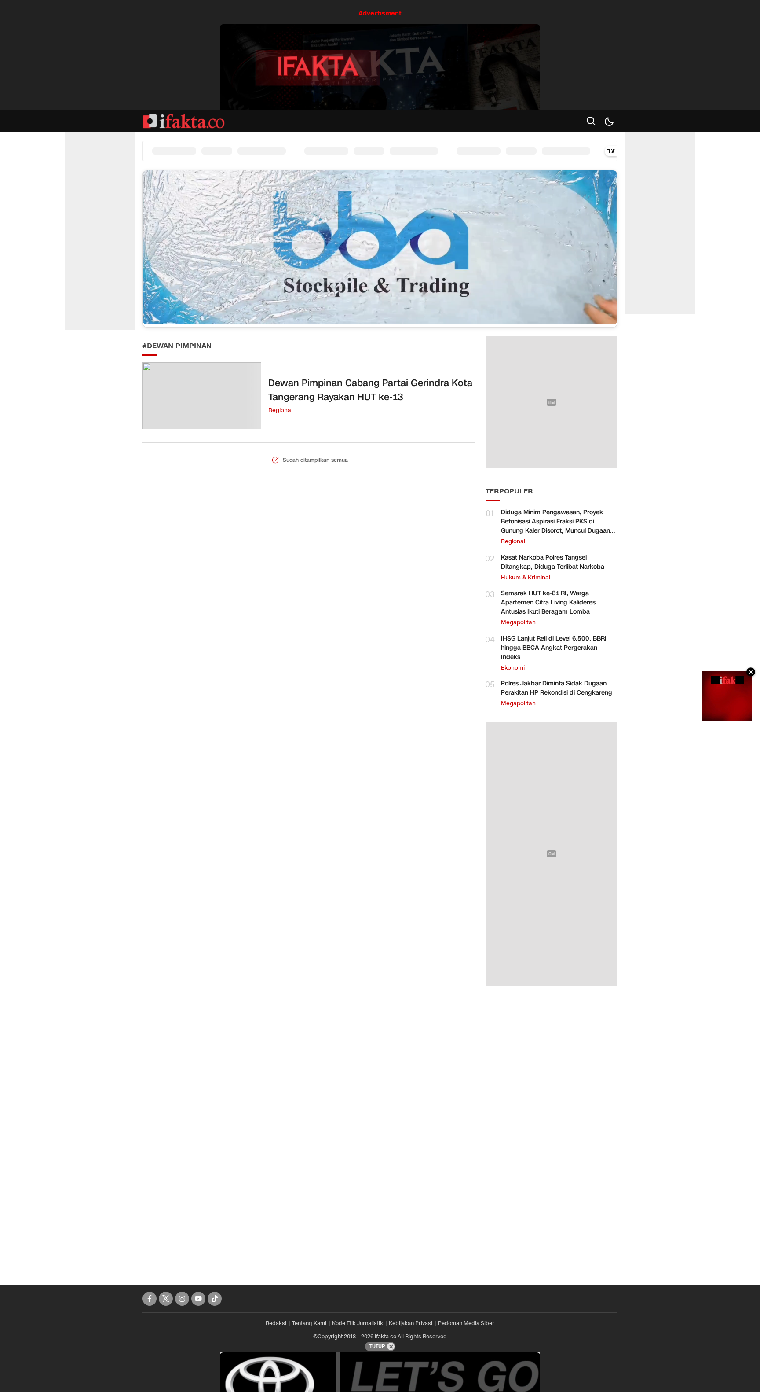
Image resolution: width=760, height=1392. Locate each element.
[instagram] (182, 1299)
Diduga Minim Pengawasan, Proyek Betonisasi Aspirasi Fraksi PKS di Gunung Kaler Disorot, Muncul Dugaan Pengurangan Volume (555, 526)
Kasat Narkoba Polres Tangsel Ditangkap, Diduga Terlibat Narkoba (552, 562)
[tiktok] (215, 1299)
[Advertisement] (552, 1131)
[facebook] (149, 1299)
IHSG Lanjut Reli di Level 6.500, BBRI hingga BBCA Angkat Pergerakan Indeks (554, 647)
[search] (591, 121)
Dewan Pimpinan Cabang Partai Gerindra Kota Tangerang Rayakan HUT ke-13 (370, 390)
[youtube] (198, 1299)
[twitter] (166, 1299)
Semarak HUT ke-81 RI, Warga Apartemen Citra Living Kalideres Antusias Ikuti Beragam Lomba (548, 602)
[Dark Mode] (609, 121)
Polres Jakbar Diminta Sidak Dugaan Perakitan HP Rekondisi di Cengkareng (556, 688)
